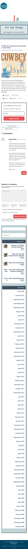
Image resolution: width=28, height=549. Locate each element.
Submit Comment (20, 216)
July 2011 (21, 397)
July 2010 (21, 445)
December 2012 (19, 352)
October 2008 (19, 526)
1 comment (20, 50)
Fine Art (10, 546)
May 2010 (21, 453)
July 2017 (21, 320)
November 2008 (19, 522)
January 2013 (20, 348)
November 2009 (19, 474)
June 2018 (21, 316)
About (18, 546)
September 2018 (19, 307)
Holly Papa (5, 50)
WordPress (14, 543)
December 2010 (19, 425)
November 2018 (19, 303)
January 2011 (20, 421)
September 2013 (19, 332)
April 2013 (21, 336)
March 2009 (20, 506)
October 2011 (19, 389)
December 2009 (19, 470)
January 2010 (20, 466)
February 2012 (19, 380)
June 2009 (21, 494)
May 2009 (21, 498)
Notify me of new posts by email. (10, 212)
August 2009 (20, 486)
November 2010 (19, 429)
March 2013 (20, 340)
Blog (16, 50)
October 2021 (19, 295)
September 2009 (19, 482)
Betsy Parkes (13, 139)
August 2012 (20, 360)
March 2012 (20, 376)
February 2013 (19, 344)
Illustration (4, 546)
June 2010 (21, 449)
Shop (14, 547)
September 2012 (19, 356)
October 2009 (19, 478)
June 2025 (21, 291)
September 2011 (19, 393)
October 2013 (19, 328)
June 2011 (21, 401)
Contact (23, 546)
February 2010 (19, 461)
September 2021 (19, 299)
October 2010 (19, 433)
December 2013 (19, 324)
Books (14, 546)
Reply (24, 173)
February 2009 (19, 510)
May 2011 (21, 405)
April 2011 (21, 409)
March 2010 (20, 457)
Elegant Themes (14, 542)
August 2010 (20, 441)
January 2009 (20, 514)
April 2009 (21, 502)
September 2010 (19, 437)
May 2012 (21, 368)
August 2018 (20, 312)
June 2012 (21, 364)
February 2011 (19, 417)
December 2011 (19, 385)
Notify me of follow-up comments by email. (12, 209)
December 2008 (19, 518)
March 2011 (20, 413)
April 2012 (21, 372)
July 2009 (21, 490)
